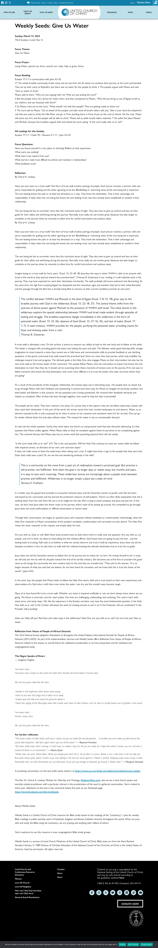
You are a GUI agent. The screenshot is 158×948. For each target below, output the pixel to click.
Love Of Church (22, 882)
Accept (122, 944)
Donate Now (143, 2)
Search (132, 2)
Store (56, 2)
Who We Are (9, 12)
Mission (18, 878)
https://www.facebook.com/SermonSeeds (37, 791)
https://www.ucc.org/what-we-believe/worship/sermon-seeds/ (107, 770)
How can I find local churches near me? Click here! (28, 892)
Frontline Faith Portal (66, 2)
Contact (50, 2)
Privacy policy (146, 944)
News (60, 873)
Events (44, 2)
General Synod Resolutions (27, 897)
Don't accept (133, 944)
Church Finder (35, 2)
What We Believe (27, 12)
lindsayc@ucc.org (90, 780)
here (121, 877)
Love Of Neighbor (23, 886)
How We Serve (46, 12)
